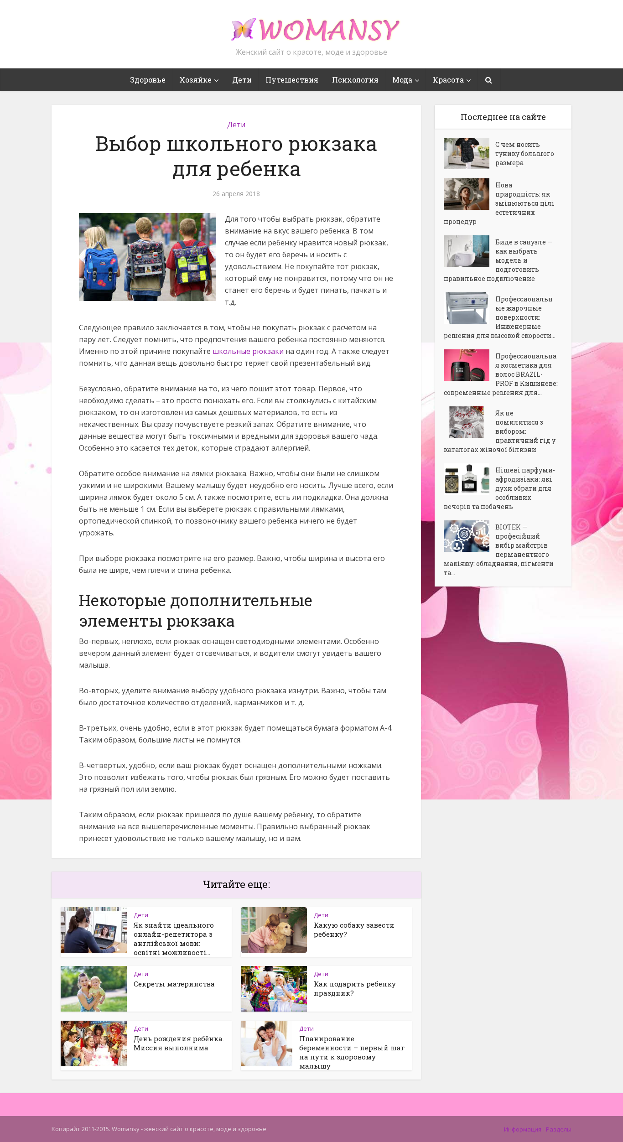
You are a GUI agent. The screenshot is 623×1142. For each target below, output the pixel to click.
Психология (355, 79)
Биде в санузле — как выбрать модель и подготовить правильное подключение (498, 260)
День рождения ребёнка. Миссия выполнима (179, 1043)
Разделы (558, 1129)
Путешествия (291, 79)
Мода (402, 79)
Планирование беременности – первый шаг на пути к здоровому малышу (352, 1052)
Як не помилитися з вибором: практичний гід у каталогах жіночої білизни (500, 431)
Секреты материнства (174, 983)
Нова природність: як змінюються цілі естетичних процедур (499, 203)
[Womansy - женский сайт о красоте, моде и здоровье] (311, 25)
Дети (242, 79)
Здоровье (148, 79)
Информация (522, 1129)
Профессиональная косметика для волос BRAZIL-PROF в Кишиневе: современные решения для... (501, 374)
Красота (448, 79)
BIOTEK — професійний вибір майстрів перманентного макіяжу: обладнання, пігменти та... (499, 550)
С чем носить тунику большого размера (524, 153)
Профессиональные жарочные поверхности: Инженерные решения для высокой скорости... (500, 317)
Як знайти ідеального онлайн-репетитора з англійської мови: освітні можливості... (174, 938)
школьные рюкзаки (248, 351)
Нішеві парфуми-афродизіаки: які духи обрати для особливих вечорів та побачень (499, 488)
